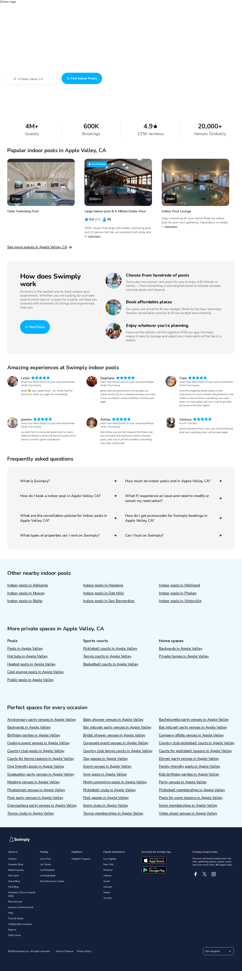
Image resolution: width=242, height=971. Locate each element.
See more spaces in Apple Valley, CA (37, 247)
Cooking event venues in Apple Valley (38, 743)
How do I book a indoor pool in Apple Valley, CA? (60, 495)
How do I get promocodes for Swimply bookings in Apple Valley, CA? (166, 518)
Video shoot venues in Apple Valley (188, 813)
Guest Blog (14, 881)
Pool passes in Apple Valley (106, 797)
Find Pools (37, 327)
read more (94, 236)
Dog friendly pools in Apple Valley (35, 766)
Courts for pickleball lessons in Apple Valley (195, 750)
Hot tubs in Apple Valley (27, 656)
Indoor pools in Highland (179, 585)
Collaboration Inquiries (20, 924)
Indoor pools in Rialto (24, 600)
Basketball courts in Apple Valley (110, 664)
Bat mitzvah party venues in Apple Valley (193, 727)
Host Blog (13, 886)
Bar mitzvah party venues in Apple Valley (117, 727)
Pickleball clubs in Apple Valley (109, 790)
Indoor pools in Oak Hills (103, 593)
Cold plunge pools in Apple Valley (35, 671)
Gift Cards (13, 875)
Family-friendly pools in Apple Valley (189, 766)
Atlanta (107, 875)
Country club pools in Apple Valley (35, 750)
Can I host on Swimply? (144, 535)
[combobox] (32, 78)
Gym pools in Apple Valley (105, 774)
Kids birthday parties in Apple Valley (189, 774)
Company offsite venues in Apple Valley (191, 735)
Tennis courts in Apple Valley (107, 656)
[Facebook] (195, 874)
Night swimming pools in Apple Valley (115, 782)
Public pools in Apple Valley (30, 679)
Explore (12, 929)
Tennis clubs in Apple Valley (30, 813)
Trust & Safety (16, 918)
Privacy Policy (84, 951)
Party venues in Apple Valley (183, 782)
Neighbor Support (81, 858)
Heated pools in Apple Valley (31, 664)
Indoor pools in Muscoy (26, 593)
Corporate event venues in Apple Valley (115, 743)
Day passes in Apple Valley (105, 758)
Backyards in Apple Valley (180, 648)
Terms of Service (64, 951)
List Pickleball (47, 870)
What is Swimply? (35, 481)
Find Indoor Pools (83, 78)
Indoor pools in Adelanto (27, 585)
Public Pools (14, 935)
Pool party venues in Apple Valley (35, 797)
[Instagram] (213, 874)
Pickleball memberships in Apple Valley (192, 790)
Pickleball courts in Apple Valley (110, 648)
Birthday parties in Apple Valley (33, 735)
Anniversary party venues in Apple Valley (41, 719)
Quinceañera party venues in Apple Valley (42, 805)
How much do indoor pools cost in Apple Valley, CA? (168, 481)
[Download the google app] (154, 869)
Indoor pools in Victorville (180, 600)
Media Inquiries (16, 870)
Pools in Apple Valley (25, 648)
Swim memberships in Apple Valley (188, 805)
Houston (107, 886)
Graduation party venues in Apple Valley (40, 774)
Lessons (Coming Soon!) (20, 907)
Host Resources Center (52, 881)
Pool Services (15, 901)
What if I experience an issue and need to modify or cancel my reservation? (167, 498)
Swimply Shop (15, 864)
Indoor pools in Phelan (177, 593)
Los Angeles (109, 858)
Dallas (106, 892)
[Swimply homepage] (121, 5)
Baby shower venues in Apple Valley (113, 719)
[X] (204, 874)
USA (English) (212, 951)
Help (10, 912)
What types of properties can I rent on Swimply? (60, 535)
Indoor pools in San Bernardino (108, 600)
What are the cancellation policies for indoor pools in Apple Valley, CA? (63, 518)
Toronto (107, 898)
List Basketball (47, 875)
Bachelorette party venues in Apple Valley (194, 719)
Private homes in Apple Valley (184, 656)
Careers (12, 858)
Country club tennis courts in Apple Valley (117, 750)
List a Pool (45, 858)
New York (108, 864)
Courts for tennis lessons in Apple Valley (40, 758)
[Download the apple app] (154, 860)
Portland (107, 870)
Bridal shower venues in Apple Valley (114, 735)
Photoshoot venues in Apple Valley (36, 790)
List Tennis (45, 864)
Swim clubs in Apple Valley (105, 805)
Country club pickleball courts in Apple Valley (196, 743)
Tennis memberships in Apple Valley (113, 813)
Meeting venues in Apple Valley (33, 782)
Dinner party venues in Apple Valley (189, 758)
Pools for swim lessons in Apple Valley (191, 797)
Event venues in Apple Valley (107, 766)
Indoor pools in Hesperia (103, 585)
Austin (106, 881)
